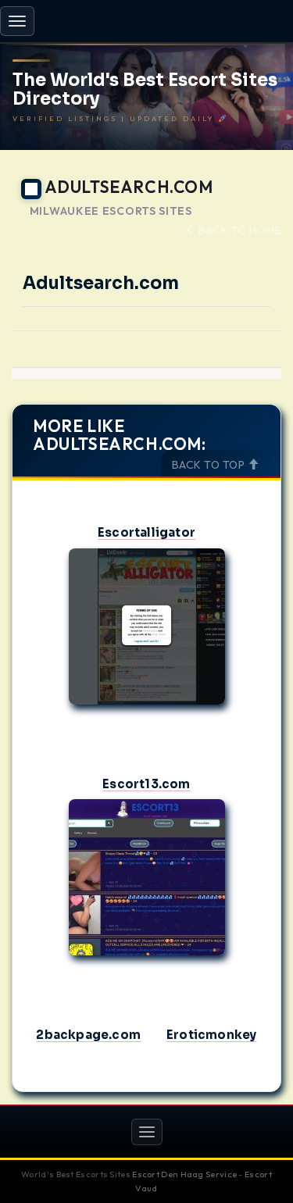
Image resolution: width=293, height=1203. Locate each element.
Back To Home (238, 230)
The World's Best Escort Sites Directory (145, 90)
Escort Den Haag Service (184, 1174)
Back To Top (210, 465)
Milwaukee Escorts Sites (111, 211)
